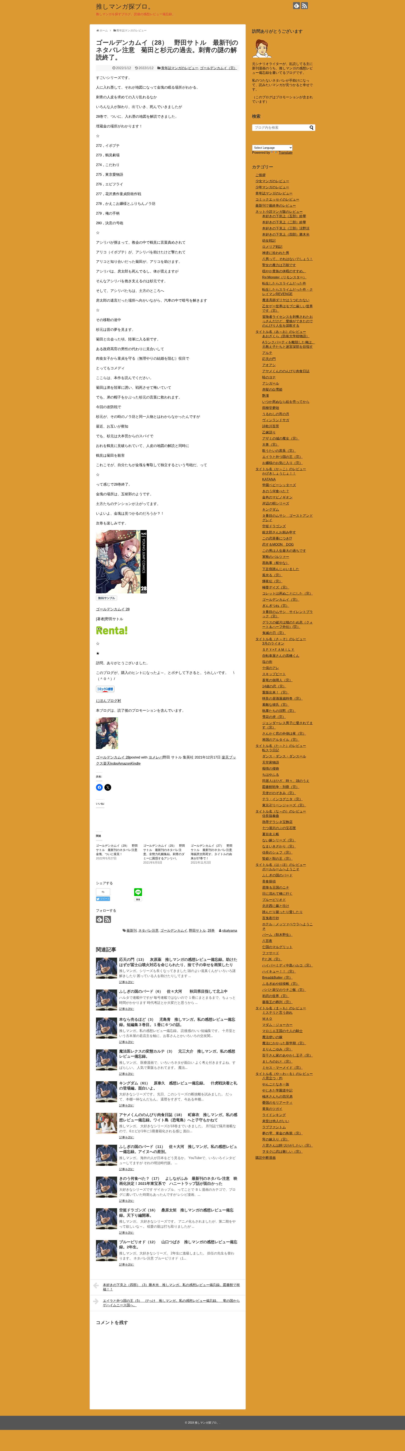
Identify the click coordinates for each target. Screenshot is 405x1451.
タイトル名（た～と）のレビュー (280, 746)
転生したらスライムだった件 (284, 283)
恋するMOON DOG (278, 544)
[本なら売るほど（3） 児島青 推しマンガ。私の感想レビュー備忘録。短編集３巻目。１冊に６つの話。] (106, 1028)
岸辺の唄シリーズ (275, 503)
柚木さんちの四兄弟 (277, 1096)
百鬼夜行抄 (270, 918)
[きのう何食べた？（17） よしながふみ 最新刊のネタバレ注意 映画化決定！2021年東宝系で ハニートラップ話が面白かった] (106, 1187)
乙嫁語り (269, 432)
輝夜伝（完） (272, 581)
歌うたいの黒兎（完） (279, 450)
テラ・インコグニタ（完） (282, 799)
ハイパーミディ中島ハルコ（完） (287, 965)
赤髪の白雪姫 (272, 389)
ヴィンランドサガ (275, 420)
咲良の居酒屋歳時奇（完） (282, 698)
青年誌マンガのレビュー (179, 68)
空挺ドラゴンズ (274, 526)
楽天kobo (110, 763)
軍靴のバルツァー (275, 557)
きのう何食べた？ (275, 491)
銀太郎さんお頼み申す (279, 532)
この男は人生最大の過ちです (284, 550)
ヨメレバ (155, 757)
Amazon (124, 763)
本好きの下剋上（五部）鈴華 (284, 216)
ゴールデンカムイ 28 (113, 609)
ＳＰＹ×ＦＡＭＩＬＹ (278, 649)
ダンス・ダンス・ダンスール (284, 756)
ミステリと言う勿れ (277, 1012)
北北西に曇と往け (275, 906)
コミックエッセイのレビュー (277, 199)
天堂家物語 (270, 762)
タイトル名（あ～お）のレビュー (280, 331)
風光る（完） (272, 575)
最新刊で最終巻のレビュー (275, 205)
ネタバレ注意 (148, 930)
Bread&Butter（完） (277, 977)
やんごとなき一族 (275, 1084)
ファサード (270, 953)
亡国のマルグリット (277, 947)
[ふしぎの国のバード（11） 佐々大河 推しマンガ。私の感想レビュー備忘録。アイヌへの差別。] (106, 1155)
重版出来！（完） (275, 692)
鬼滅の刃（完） (274, 633)
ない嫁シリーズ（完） (279, 840)
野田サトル (197, 930)
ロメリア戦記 (272, 246)
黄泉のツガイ (272, 1109)
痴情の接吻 (270, 768)
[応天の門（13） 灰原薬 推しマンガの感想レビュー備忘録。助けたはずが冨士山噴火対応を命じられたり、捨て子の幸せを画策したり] (106, 968)
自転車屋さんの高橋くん (280, 655)
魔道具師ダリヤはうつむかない (285, 300)
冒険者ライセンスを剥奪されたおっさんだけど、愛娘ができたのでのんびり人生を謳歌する (287, 321)
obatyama (229, 930)
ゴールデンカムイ (173, 930)
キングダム (270, 509)
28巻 (211, 930)
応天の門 (269, 359)
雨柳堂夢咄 (270, 408)
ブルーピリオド (274, 900)
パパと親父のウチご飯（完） (284, 990)
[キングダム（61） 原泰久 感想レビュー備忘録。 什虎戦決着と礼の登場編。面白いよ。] (106, 1091)
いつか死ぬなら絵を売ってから (285, 402)
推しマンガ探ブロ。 (125, 6)
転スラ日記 (270, 750)
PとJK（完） (272, 959)
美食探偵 (269, 881)
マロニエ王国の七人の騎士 (282, 1031)
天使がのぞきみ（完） (279, 793)
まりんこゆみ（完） (277, 1049)
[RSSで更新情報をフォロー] (304, 5)
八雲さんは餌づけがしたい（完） (287, 1145)
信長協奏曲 (270, 816)
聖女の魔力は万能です (279, 265)
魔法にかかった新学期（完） (284, 1043)
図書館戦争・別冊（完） (280, 787)
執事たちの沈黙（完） (279, 711)
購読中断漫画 (265, 1157)
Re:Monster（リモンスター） (284, 277)
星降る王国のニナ (275, 887)
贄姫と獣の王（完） (277, 858)
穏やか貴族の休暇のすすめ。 (284, 271)
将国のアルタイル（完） (280, 739)
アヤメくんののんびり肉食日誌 (285, 371)
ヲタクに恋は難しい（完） (282, 1151)
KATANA (269, 479)
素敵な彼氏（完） (275, 704)
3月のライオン (273, 643)
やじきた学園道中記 (277, 1090)
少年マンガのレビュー (272, 187)
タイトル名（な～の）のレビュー (280, 811)
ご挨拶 (260, 175)
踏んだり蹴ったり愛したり (282, 912)
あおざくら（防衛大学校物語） (285, 336)
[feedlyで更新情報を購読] (296, 5)
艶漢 (265, 395)
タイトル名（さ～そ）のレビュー (280, 639)
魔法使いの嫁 (272, 1037)
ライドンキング (274, 1115)
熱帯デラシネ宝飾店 (277, 822)
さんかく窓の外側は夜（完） (284, 733)
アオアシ (269, 365)
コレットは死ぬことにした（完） (287, 593)
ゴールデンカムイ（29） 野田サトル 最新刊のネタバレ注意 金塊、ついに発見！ (118, 850)
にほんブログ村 (108, 701)
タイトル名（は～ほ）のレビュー (280, 865)
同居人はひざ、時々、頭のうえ (285, 781)
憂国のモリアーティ (277, 1102)
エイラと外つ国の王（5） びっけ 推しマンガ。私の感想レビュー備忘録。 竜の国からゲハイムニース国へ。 (171, 1303)
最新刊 (132, 930)
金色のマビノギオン (277, 497)
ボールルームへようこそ (280, 869)
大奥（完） (270, 444)
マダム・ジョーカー (277, 1025)
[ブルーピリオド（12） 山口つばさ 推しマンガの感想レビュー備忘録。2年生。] (106, 1250)
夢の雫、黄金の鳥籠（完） (282, 1133)
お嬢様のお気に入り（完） (282, 463)
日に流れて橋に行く (277, 893)
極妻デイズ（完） (275, 587)
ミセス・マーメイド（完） (282, 1067)
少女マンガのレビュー (272, 181)
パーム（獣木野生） (277, 935)
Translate (286, 152)
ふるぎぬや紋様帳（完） (280, 983)
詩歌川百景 (270, 426)
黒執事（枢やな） (275, 563)
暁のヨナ (269, 377)
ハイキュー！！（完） (279, 971)
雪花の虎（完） (274, 717)
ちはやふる (270, 774)
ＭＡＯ (267, 1018)
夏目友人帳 (270, 834)
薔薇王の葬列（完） (277, 1002)
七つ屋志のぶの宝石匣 (279, 828)
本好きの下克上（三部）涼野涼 (285, 228)
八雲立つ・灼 (272, 1078)
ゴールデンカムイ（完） (218, 68)
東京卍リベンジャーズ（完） (284, 805)
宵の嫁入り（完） (275, 1139)
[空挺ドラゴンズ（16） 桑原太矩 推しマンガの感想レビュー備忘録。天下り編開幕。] (106, 1218)
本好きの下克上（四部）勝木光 (285, 234)
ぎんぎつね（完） (275, 605)
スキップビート (274, 674)
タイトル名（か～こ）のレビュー (280, 469)
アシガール (270, 383)
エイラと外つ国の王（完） (282, 457)
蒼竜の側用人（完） (277, 680)
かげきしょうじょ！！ (279, 473)
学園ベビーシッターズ (279, 485)
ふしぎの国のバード (277, 875)
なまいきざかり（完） (279, 846)
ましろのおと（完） (277, 1061)
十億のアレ (270, 668)
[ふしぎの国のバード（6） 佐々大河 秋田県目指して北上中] (106, 1000)
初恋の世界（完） (275, 996)
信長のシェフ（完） (277, 852)
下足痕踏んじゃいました (280, 569)
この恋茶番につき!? (277, 538)
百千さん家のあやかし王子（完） (287, 1055)
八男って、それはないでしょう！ (287, 259)
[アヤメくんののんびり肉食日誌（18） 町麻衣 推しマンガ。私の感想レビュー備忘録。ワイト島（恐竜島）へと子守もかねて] (106, 1123)
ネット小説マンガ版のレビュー (279, 211)
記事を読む (126, 982)
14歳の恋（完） (274, 686)
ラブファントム (274, 1127)
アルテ (267, 353)
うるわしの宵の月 (275, 414)
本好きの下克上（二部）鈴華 (284, 222)
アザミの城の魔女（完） (280, 438)
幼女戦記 (269, 240)
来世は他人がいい (275, 1121)
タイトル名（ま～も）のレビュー (280, 1008)
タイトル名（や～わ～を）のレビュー (284, 1074)
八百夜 (267, 941)
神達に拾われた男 (275, 253)
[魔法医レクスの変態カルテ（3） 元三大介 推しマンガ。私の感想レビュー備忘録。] (106, 1059)
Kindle (135, 763)
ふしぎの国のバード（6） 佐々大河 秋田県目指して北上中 (173, 991)
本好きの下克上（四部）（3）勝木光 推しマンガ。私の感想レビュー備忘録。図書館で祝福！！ (171, 1287)
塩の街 (267, 662)
